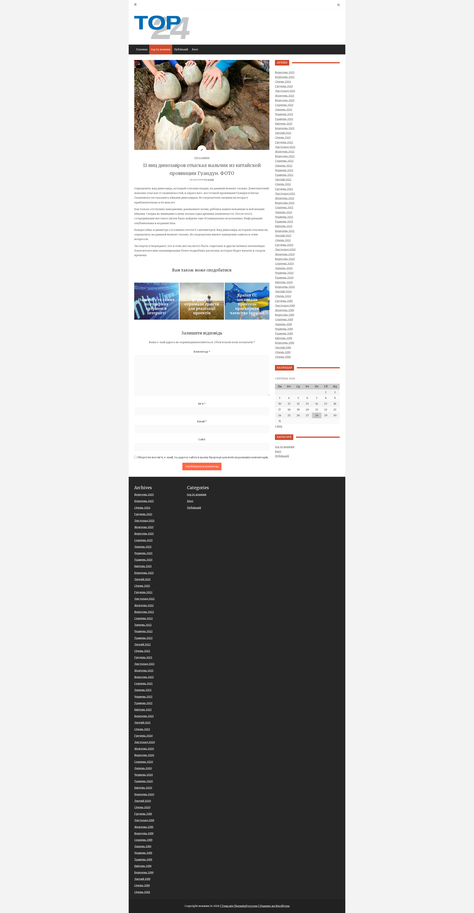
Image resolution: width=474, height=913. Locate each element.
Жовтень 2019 (284, 310)
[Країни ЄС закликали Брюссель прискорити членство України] (247, 301)
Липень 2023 (283, 109)
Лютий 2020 (283, 291)
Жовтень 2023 (284, 95)
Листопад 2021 (285, 193)
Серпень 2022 (284, 161)
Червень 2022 (284, 170)
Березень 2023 (284, 128)
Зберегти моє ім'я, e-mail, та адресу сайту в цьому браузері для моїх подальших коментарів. (203, 457)
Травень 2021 (284, 221)
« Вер (278, 426)
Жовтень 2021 (284, 198)
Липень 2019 (283, 324)
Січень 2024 (283, 81)
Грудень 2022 (284, 142)
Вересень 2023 (284, 100)
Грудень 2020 (284, 245)
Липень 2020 (284, 268)
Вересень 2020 (285, 259)
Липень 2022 (283, 165)
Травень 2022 (284, 175)
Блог (195, 49)
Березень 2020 (285, 287)
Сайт (202, 439)
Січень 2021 (283, 240)
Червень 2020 (284, 272)
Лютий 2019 (283, 347)
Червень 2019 (284, 329)
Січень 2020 (283, 296)
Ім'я (202, 403)
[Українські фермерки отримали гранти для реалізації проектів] (202, 301)
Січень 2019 (283, 352)
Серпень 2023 (284, 105)
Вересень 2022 (285, 156)
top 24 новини (160, 49)
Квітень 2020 (284, 282)
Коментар (201, 351)
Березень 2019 (284, 342)
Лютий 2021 (283, 235)
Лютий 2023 (283, 133)
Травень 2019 (284, 333)
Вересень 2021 (284, 203)
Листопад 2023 (285, 91)
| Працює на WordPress (274, 906)
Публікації (181, 49)
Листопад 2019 (285, 305)
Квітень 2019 (283, 338)
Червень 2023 (284, 114)
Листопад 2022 (285, 147)
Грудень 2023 (284, 86)
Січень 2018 (283, 357)
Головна (141, 49)
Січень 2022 (283, 184)
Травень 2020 (284, 277)
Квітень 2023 (283, 123)
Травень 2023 (284, 119)
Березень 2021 (284, 231)
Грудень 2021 (284, 189)
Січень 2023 (283, 137)
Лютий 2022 (283, 179)
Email (202, 421)
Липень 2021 (283, 212)
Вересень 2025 (285, 72)
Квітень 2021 (283, 226)
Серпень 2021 (284, 207)
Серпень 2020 (284, 263)
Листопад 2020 (285, 249)
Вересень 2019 (284, 314)
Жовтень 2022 (284, 151)
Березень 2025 (285, 77)
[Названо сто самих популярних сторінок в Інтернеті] (156, 301)
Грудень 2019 (284, 301)
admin (210, 180)
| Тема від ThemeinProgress (239, 906)
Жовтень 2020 (285, 254)
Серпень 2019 (284, 319)
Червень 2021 (284, 217)
